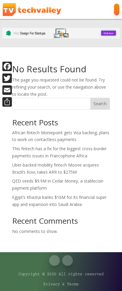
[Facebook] (7, 66)
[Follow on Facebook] (83, 9)
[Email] (7, 90)
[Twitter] (7, 78)
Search (100, 103)
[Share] (7, 102)
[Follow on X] (95, 9)
